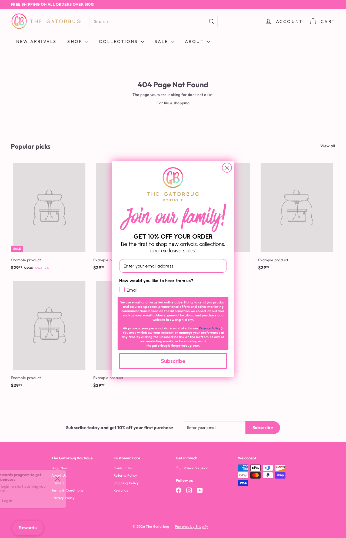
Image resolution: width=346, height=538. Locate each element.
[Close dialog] (227, 167)
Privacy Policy (210, 328)
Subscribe (173, 361)
